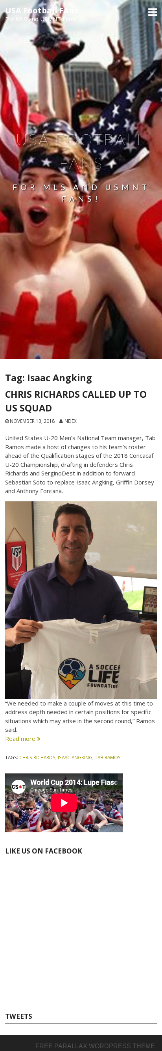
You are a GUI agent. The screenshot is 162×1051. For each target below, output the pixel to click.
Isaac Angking (75, 757)
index (70, 421)
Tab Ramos (108, 757)
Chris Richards (37, 757)
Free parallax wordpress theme (95, 1046)
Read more (22, 738)
